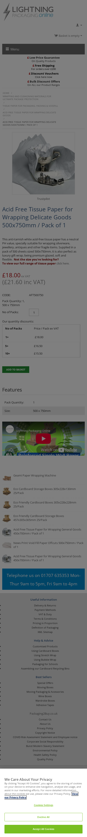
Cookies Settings (43, 805)
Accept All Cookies (43, 829)
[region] (43, 803)
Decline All (43, 817)
